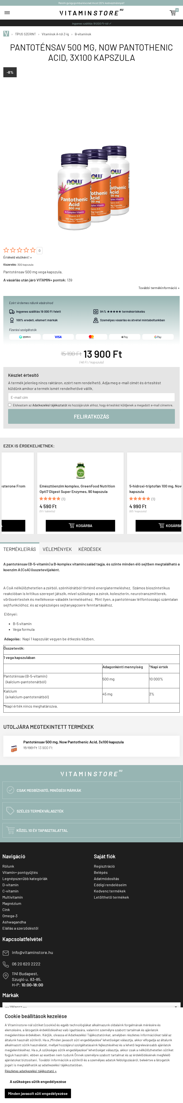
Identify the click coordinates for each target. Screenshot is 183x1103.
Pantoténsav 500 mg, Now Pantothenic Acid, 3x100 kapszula (73, 742)
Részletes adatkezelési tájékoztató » (31, 1071)
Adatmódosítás (106, 878)
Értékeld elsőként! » (17, 257)
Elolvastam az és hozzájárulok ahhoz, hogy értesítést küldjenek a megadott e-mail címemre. (93, 405)
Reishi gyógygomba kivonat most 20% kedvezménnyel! (91, 3)
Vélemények (57, 549)
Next (176, 492)
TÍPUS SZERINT (25, 34)
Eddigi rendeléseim (110, 884)
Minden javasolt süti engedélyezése (38, 1093)
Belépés (101, 872)
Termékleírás (19, 549)
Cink (6, 909)
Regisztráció (104, 866)
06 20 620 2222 (26, 963)
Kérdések (89, 549)
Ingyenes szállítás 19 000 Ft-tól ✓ (91, 23)
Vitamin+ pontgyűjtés (20, 872)
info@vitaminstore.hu (32, 952)
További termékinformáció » (159, 288)
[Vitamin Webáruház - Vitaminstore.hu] (6, 34)
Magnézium (11, 903)
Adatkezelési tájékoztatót (49, 405)
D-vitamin (10, 884)
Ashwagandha (14, 922)
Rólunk (8, 866)
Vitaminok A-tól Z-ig (55, 34)
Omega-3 (9, 915)
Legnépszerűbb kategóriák (24, 878)
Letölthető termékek (111, 897)
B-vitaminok (83, 34)
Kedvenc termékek (110, 891)
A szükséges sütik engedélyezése (38, 1081)
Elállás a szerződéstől (20, 928)
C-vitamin (10, 891)
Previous (6, 492)
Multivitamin (12, 897)
